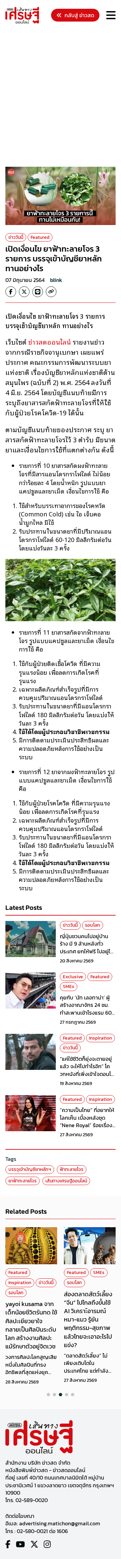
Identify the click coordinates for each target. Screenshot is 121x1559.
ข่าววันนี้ (15, 237)
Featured (40, 237)
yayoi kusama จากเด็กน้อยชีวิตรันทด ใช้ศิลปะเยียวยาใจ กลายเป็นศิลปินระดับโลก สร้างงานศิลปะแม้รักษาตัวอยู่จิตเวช (31, 1325)
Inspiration (100, 1038)
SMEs (68, 986)
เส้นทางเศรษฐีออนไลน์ (66, 1180)
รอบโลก (92, 925)
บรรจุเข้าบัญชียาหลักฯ (29, 1169)
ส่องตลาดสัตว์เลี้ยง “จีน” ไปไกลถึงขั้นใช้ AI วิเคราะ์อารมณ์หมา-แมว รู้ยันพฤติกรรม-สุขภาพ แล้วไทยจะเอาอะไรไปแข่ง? (88, 1319)
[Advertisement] (60, 96)
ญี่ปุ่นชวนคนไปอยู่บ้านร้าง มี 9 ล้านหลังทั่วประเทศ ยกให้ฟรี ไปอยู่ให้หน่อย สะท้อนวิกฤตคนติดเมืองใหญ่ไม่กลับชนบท (87, 951)
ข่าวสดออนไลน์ (49, 341)
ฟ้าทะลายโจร (71, 1169)
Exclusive (73, 976)
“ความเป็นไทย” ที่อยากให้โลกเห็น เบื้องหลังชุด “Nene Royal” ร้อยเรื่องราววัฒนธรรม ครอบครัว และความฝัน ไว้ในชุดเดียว (87, 1125)
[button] (48, 1394)
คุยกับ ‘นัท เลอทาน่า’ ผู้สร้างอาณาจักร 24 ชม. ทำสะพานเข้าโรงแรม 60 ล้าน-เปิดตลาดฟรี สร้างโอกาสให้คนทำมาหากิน (86, 1012)
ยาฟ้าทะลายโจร (22, 1180)
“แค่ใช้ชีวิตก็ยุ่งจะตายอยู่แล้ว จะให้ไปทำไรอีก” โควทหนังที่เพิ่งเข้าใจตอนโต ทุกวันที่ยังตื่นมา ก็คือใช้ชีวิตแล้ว (87, 1074)
